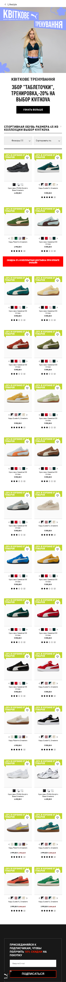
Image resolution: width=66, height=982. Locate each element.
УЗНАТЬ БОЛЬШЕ (33, 109)
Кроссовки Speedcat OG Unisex (48, 243)
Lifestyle (12, 4)
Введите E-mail (18, 963)
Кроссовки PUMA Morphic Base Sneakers (18, 189)
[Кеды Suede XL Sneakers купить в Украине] (48, 167)
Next (57, 185)
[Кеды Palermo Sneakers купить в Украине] (18, 221)
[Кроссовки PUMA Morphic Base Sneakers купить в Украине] (18, 167)
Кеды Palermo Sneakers (18, 242)
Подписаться (33, 973)
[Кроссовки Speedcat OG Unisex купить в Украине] (48, 221)
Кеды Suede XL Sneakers (48, 188)
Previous (39, 185)
